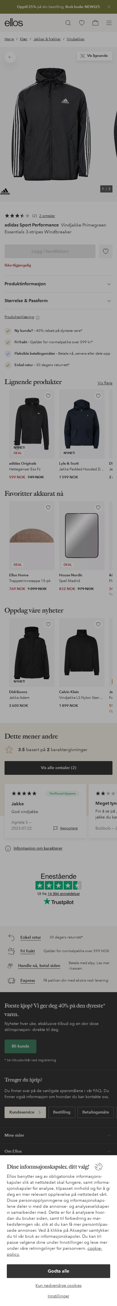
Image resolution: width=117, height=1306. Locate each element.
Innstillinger (58, 1296)
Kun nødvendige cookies (58, 1285)
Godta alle (58, 1271)
